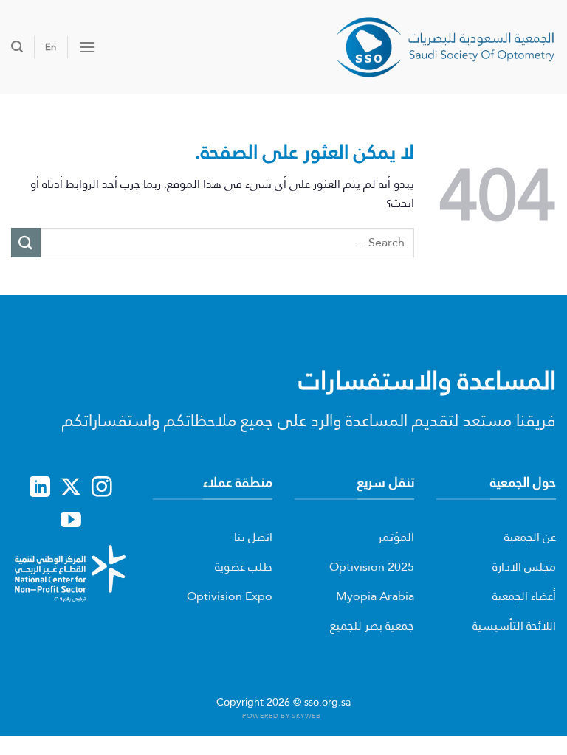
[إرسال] (26, 242)
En (50, 46)
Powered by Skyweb (281, 715)
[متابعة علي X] (71, 488)
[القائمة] (87, 47)
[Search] (17, 46)
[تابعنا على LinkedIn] (40, 488)
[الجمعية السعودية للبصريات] (445, 46)
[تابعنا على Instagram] (102, 488)
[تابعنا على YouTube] (71, 521)
